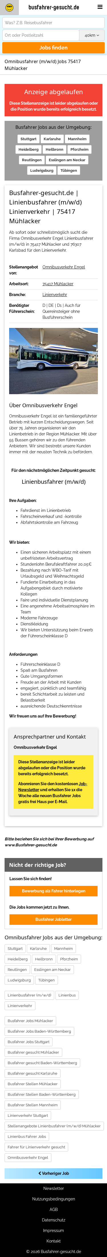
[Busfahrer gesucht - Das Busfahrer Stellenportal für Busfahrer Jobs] (9, 7)
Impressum (53, 1230)
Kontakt (54, 1241)
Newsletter (53, 1188)
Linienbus (67, 995)
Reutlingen (32, 160)
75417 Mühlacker (58, 284)
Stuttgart (29, 139)
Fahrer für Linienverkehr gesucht (36, 1147)
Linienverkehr (55, 294)
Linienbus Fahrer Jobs (27, 1136)
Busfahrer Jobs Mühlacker (30, 1021)
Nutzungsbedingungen (53, 1199)
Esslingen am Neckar (67, 160)
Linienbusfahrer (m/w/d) (29, 995)
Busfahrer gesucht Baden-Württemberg (42, 1063)
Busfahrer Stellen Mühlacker (33, 1084)
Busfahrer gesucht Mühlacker (33, 1052)
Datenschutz (53, 1220)
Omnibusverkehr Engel (64, 267)
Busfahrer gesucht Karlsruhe (32, 1073)
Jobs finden (53, 48)
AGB (54, 1209)
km (90, 35)
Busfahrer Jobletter (53, 919)
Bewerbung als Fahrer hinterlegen (53, 891)
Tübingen (68, 170)
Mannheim (77, 139)
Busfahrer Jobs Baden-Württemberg (39, 1031)
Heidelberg (29, 149)
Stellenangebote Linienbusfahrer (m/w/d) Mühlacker (54, 1126)
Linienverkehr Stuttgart (28, 1115)
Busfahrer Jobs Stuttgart (28, 1042)
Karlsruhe (52, 139)
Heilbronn (54, 149)
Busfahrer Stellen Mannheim (33, 1105)
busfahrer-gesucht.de (54, 7)
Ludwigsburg (41, 170)
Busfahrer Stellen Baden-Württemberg (42, 1094)
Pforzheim (79, 149)
